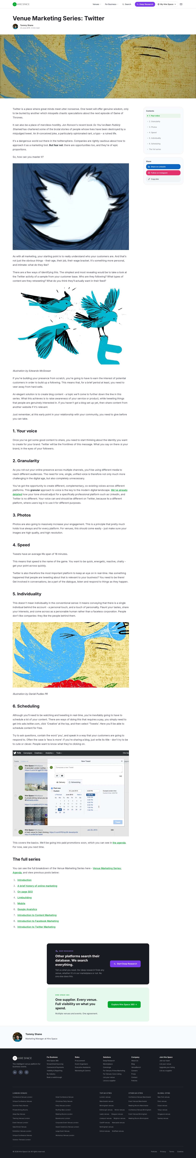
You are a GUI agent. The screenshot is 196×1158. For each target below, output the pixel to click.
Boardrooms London (63, 1118)
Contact (134, 1077)
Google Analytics (27, 909)
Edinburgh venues (106, 1110)
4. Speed (153, 132)
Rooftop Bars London (63, 1110)
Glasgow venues (117, 1114)
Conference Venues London (22, 1097)
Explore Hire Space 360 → (124, 1004)
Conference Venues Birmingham (140, 1110)
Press (133, 1074)
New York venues (164, 1097)
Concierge (107, 1067)
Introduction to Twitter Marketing (36, 926)
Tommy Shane (26, 25)
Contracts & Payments (55, 1067)
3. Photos (153, 127)
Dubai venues (162, 1105)
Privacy (163, 1152)
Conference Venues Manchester (140, 1097)
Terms (171, 1152)
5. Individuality (155, 138)
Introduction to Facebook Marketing (38, 921)
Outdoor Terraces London (22, 1140)
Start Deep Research (127, 963)
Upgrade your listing (167, 1067)
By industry (51, 1074)
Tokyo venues (162, 1110)
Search (128, 4)
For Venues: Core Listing (112, 1074)
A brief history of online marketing (37, 885)
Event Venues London (20, 1123)
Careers (134, 1071)
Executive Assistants (82, 1067)
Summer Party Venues (20, 1105)
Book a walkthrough (54, 1077)
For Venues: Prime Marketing (114, 1071)
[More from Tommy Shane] (15, 26)
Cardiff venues (105, 1123)
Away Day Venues (19, 1114)
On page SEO (25, 891)
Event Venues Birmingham (138, 1114)
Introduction (24, 880)
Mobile (21, 903)
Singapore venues (164, 1114)
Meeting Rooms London (64, 1114)
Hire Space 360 (53, 1061)
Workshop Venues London (65, 1135)
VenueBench (136, 1067)
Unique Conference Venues (22, 1101)
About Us (134, 1061)
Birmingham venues (107, 1105)
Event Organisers (81, 1064)
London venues (105, 1097)
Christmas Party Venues (64, 1101)
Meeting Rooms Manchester (138, 1105)
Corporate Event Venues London (67, 1123)
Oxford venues (105, 1131)
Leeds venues (104, 1114)
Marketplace (108, 1064)
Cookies (180, 1152)
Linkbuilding (24, 897)
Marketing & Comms (82, 1071)
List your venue (109, 1077)
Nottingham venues (106, 1127)
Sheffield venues (118, 1131)
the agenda (119, 842)
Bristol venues (120, 1110)
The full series (155, 149)
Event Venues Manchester (138, 1101)
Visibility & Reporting (54, 1071)
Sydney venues (163, 1118)
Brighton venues (119, 1118)
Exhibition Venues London (22, 1131)
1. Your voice (154, 116)
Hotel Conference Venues (64, 1097)
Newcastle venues (118, 1123)
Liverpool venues (106, 1118)
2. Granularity (154, 121)
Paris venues (162, 1101)
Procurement (80, 1061)
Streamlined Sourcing (55, 1064)
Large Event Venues (62, 1131)
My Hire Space (166, 4)
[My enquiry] (181, 4)
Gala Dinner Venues (19, 1127)
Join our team (164, 1061)
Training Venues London (21, 1118)
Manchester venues (106, 1101)
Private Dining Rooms (20, 1110)
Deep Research (146, 4)
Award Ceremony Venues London (67, 1127)
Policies (134, 1081)
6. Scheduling (154, 143)
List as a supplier (109, 1081)
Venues (96, 4)
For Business (110, 4)
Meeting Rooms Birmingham (139, 1118)
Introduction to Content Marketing (37, 915)
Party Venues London (63, 1105)
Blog (133, 1064)
